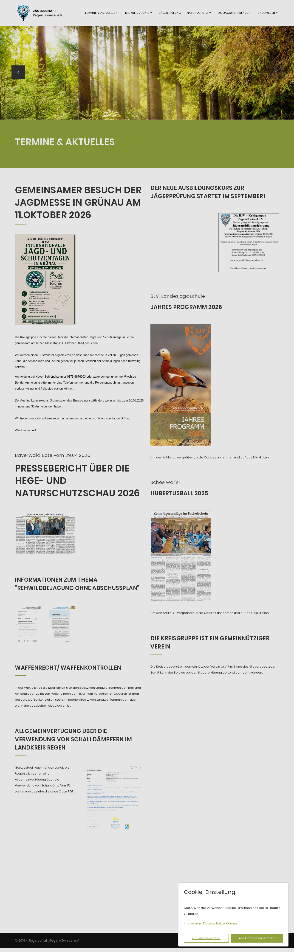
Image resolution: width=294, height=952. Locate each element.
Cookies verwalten (206, 938)
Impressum (192, 923)
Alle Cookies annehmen (256, 938)
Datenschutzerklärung (220, 923)
